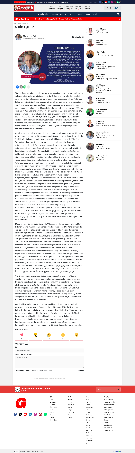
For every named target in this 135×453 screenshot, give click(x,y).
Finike (88, 412)
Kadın (52, 417)
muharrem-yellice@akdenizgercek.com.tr (34, 38)
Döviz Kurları (108, 407)
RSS (16, 451)
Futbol (70, 415)
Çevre (70, 417)
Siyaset (52, 404)
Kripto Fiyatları (109, 412)
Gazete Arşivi (108, 430)
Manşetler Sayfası (110, 402)
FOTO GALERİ (49, 2)
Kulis (51, 399)
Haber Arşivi (108, 428)
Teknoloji (71, 412)
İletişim (106, 422)
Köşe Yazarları (22, 23)
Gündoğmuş (90, 417)
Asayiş (70, 402)
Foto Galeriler (108, 399)
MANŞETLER (30, 2)
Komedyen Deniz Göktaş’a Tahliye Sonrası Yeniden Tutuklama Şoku (58, 19)
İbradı (88, 420)
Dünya (70, 407)
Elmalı (88, 410)
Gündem (52, 397)
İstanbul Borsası (109, 404)
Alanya (88, 402)
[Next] (119, 19)
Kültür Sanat (54, 420)
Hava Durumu (108, 417)
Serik (87, 443)
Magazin (70, 410)
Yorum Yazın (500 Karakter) (24, 354)
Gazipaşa (89, 415)
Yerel (51, 415)
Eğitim (70, 399)
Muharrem (30, 36)
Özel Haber (53, 407)
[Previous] (32, 19)
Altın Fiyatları (108, 410)
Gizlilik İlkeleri (108, 425)
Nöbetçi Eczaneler (110, 415)
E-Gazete (90, 2)
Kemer (88, 425)
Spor (51, 410)
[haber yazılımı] (117, 451)
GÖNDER (81, 371)
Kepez (88, 428)
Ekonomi (53, 402)
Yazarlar (95, 2)
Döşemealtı (89, 407)
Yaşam (52, 412)
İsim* (17, 347)
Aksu (87, 399)
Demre (88, 404)
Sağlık (70, 397)
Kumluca (88, 435)
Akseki (88, 397)
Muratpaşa (89, 440)
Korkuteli (89, 433)
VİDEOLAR (40, 2)
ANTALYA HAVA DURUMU (61, 2)
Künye (106, 420)
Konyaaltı (89, 430)
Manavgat (89, 438)
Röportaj (71, 404)
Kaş (87, 422)
